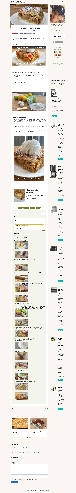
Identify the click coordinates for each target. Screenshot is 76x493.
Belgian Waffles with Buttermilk (16, 409)
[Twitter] (28, 33)
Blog (60, 1)
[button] (43, 219)
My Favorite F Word (27, 30)
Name (12, 477)
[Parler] (23, 33)
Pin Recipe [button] (34, 198)
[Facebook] (19, 33)
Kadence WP (47, 490)
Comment (13, 463)
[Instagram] (32, 33)
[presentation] (20, 423)
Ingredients (16, 214)
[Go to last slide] (13, 427)
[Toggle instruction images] (43, 230)
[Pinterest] (14, 33)
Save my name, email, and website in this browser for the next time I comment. (24, 479)
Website (38, 477)
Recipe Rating (13, 460)
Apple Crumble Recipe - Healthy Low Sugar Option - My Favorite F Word (27, 452)
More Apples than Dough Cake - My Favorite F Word (23, 447)
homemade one (28, 130)
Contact (63, 1)
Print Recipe (28, 198)
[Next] (45, 427)
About (58, 1)
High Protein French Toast (43, 409)
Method (43, 214)
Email (25, 477)
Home (50, 1)
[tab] (27, 437)
